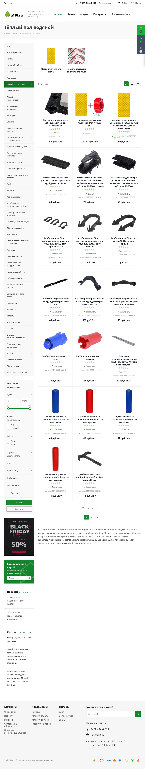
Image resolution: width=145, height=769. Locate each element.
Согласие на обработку (10, 725)
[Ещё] (137, 14)
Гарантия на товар (41, 723)
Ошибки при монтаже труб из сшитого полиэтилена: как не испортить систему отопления (17, 656)
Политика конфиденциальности (15, 731)
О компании (10, 711)
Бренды (63, 719)
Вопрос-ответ (66, 715)
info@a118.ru (97, 734)
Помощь (36, 711)
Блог (61, 711)
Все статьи (25, 632)
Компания (10, 706)
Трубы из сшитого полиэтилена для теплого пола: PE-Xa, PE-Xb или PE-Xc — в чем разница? (18, 678)
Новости (8, 715)
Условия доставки (41, 719)
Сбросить (19, 509)
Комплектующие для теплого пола (76, 70)
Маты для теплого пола (51, 70)
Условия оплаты (40, 715)
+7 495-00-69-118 (100, 728)
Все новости (24, 592)
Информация (40, 706)
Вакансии (9, 719)
